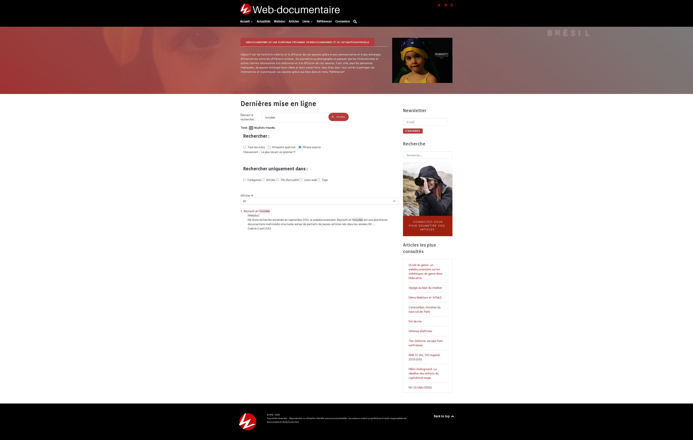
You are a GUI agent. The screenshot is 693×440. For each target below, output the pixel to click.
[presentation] (307, 42)
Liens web (310, 180)
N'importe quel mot (284, 147)
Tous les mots (256, 147)
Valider (340, 117)
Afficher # (247, 195)
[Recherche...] (355, 21)
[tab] (308, 42)
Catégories (254, 180)
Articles (270, 180)
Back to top (442, 416)
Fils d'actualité (290, 180)
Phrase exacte (312, 147)
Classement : (251, 152)
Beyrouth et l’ (257, 211)
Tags (324, 180)
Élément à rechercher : (248, 117)
